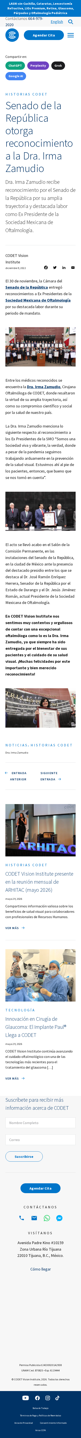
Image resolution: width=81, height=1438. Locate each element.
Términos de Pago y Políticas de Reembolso (40, 1415)
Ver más (12, 928)
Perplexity (38, 66)
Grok (58, 66)
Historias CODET (26, 94)
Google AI (16, 76)
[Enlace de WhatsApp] (46, 1218)
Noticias (16, 745)
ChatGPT (15, 66)
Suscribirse (24, 1156)
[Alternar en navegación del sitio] (71, 35)
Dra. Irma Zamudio (43, 386)
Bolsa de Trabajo (41, 1408)
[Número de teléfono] (21, 1218)
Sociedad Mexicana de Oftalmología (38, 300)
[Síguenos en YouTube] (25, 1398)
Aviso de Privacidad (23, 1422)
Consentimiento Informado (53, 1422)
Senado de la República (26, 287)
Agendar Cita (44, 35)
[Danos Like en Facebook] (37, 1398)
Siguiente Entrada (49, 776)
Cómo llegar (40, 1269)
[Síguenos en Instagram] (47, 1398)
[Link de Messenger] (59, 1218)
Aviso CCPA (40, 1430)
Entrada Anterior (18, 776)
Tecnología (20, 1010)
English (57, 21)
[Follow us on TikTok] (57, 1398)
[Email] (34, 1218)
